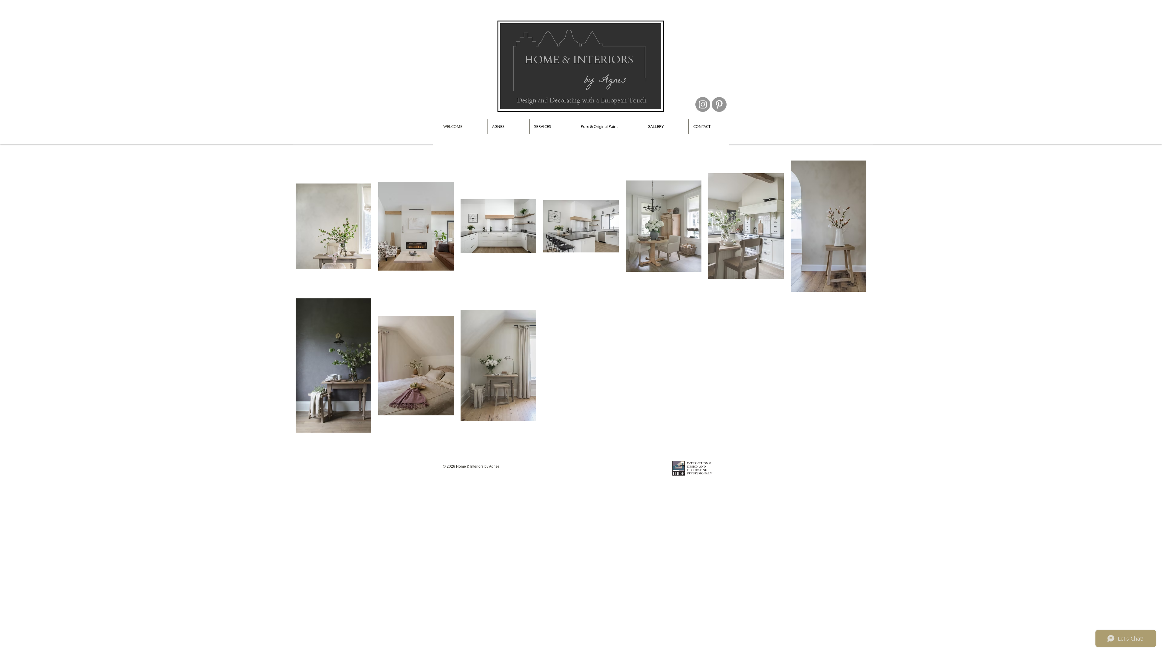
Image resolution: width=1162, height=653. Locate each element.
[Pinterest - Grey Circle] (719, 104)
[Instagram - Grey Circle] (702, 104)
